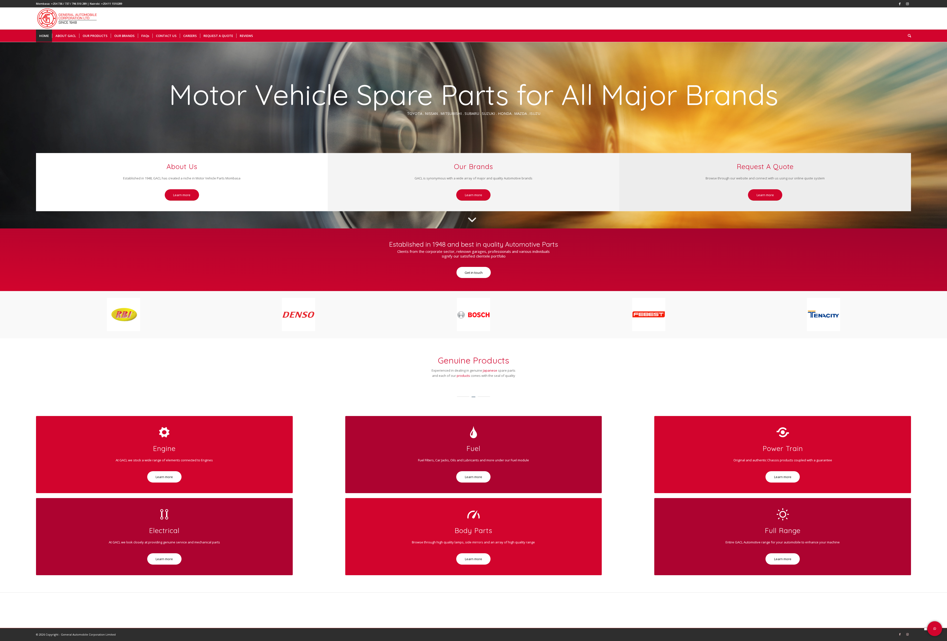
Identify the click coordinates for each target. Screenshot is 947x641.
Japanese (490, 370)
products (463, 375)
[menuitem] (44, 36)
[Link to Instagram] (907, 3)
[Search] (908, 36)
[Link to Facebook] (899, 3)
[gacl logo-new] (71, 18)
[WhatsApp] (934, 628)
